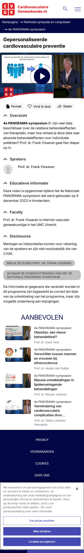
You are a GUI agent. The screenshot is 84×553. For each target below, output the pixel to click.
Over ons (42, 475)
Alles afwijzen (42, 531)
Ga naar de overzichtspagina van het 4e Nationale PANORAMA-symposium (39, 275)
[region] (42, 516)
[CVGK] (25, 9)
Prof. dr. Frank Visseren (36, 167)
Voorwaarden (42, 452)
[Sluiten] (77, 488)
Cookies (42, 463)
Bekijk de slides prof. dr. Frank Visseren (39, 263)
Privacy (42, 440)
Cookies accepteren (42, 541)
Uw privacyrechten (41, 520)
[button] (25, 183)
